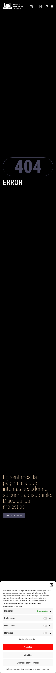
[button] (51, 584)
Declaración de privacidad (30, 669)
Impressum (46, 669)
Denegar (28, 655)
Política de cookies (13, 669)
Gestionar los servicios (27, 639)
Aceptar (28, 647)
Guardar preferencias (28, 663)
